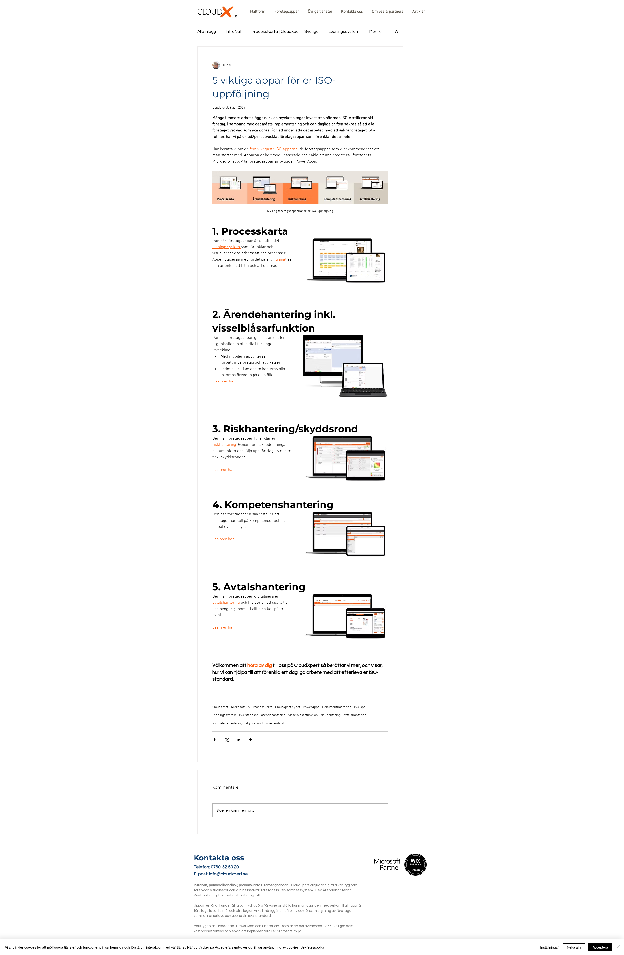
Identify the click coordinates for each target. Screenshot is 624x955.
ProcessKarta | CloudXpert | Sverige (285, 32)
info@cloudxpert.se (228, 874)
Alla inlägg (206, 32)
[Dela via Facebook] (214, 739)
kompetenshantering (227, 723)
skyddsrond (254, 723)
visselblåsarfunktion (303, 715)
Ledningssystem (343, 32)
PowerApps (311, 707)
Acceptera (600, 947)
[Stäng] (618, 947)
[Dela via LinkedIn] (238, 739)
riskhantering (331, 715)
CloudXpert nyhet (287, 707)
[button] (396, 32)
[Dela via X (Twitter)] (226, 739)
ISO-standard (248, 715)
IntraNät (234, 32)
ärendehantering (273, 715)
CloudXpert (220, 707)
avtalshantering (354, 715)
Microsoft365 (240, 707)
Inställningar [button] (549, 947)
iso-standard (274, 723)
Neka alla (574, 947)
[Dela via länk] (250, 739)
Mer (372, 32)
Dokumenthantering (336, 707)
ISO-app (359, 707)
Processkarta (262, 707)
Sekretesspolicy (313, 947)
